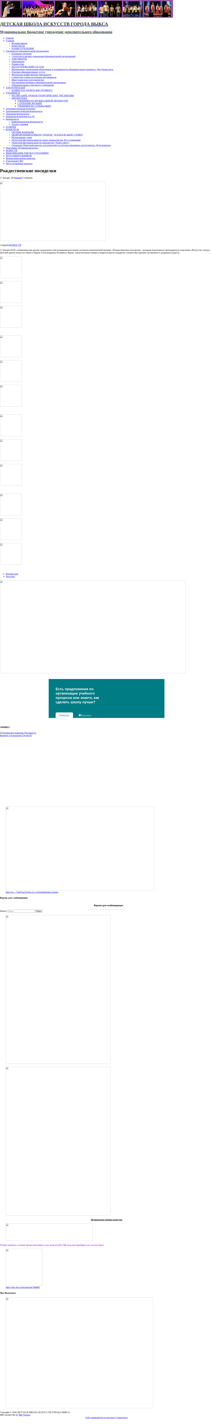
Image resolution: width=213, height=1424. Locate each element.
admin (18, 178)
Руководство (18, 64)
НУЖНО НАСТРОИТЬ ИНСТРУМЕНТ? (32, 90)
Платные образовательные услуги (28, 72)
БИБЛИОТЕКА (19, 98)
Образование (18, 61)
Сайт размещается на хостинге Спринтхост (106, 1417)
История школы (19, 43)
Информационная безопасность (27, 121)
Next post (10, 576)
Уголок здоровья (20, 124)
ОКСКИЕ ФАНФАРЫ (23, 132)
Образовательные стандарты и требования (33, 85)
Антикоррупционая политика (20, 108)
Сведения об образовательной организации (27, 51)
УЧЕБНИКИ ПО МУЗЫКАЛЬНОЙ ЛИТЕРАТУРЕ (42, 101)
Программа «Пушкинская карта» (22, 148)
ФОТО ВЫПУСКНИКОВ (19, 155)
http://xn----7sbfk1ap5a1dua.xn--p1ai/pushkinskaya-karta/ (32, 892)
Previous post (12, 574)
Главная (10, 38)
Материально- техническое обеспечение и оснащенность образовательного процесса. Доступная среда (62, 69)
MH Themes (24, 1415)
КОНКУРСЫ (12, 129)
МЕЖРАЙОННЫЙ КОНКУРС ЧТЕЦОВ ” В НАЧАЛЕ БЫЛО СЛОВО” (47, 135)
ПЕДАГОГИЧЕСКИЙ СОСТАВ (28, 67)
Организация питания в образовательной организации (39, 82)
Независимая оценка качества (20, 158)
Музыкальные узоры (22, 137)
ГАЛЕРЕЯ (11, 127)
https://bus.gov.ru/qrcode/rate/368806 (23, 1287)
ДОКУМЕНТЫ (19, 59)
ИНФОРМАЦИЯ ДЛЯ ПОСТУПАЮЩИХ (27, 153)
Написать (64, 715)
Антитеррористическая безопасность (24, 111)
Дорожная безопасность (17, 114)
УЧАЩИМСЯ (13, 93)
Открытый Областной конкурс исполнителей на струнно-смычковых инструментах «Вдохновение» (61, 145)
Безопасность (12, 119)
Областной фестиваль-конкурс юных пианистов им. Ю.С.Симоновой (46, 140)
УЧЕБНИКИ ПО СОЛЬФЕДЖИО (34, 106)
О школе (10, 40)
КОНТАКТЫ (18, 46)
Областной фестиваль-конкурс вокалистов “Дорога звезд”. (41, 142)
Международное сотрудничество (28, 80)
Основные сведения (21, 53)
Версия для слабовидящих (108, 905)
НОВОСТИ (11, 150)
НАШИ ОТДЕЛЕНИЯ (23, 48)
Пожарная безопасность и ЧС (20, 116)
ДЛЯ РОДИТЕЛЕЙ (15, 87)
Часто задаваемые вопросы (19, 163)
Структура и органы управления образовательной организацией (43, 56)
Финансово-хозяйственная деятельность (31, 74)
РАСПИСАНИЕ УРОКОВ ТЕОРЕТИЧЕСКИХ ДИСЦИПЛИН (43, 95)
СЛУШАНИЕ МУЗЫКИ (29, 103)
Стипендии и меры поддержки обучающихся (34, 77)
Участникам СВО (14, 161)
